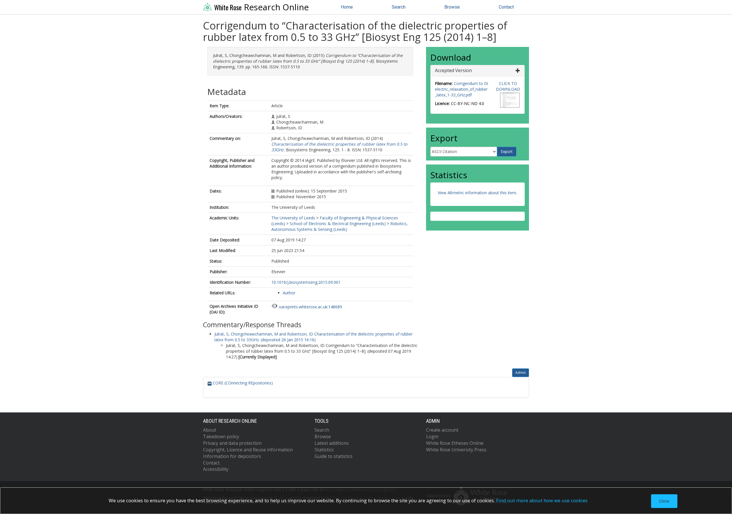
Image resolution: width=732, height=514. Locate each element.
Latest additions (332, 443)
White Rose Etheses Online (455, 443)
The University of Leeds (293, 218)
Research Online (261, 7)
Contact (506, 7)
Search (398, 7)
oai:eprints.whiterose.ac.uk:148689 (310, 306)
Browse (452, 7)
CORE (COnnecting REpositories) (242, 383)
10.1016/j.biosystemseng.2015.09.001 (306, 282)
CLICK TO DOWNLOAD (508, 86)
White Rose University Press (456, 449)
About (209, 430)
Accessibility (215, 469)
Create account (442, 430)
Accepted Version (453, 70)
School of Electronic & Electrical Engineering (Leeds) (338, 223)
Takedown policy (221, 436)
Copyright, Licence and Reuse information (248, 449)
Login (432, 436)
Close (664, 501)
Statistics (324, 449)
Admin (520, 372)
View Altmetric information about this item (477, 192)
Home (347, 7)
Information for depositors (232, 456)
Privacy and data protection (232, 443)
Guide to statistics (334, 456)
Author (289, 292)
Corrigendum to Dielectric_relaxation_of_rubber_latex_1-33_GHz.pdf (461, 89)
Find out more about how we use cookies (542, 500)
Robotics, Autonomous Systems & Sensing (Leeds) (339, 226)
